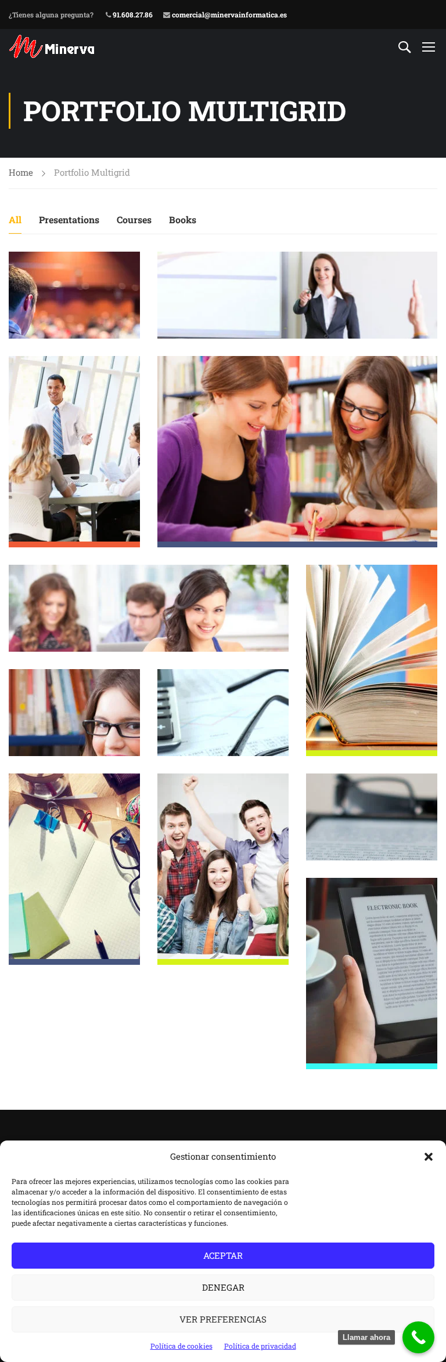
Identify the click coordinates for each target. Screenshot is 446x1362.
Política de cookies (181, 1345)
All (15, 219)
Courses (134, 219)
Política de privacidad (260, 1345)
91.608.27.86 (132, 14)
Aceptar (223, 1255)
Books (182, 219)
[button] (428, 1157)
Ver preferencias (223, 1319)
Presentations (69, 219)
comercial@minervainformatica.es (228, 14)
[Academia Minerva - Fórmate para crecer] (53, 46)
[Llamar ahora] (418, 1337)
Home (21, 172)
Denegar (223, 1287)
